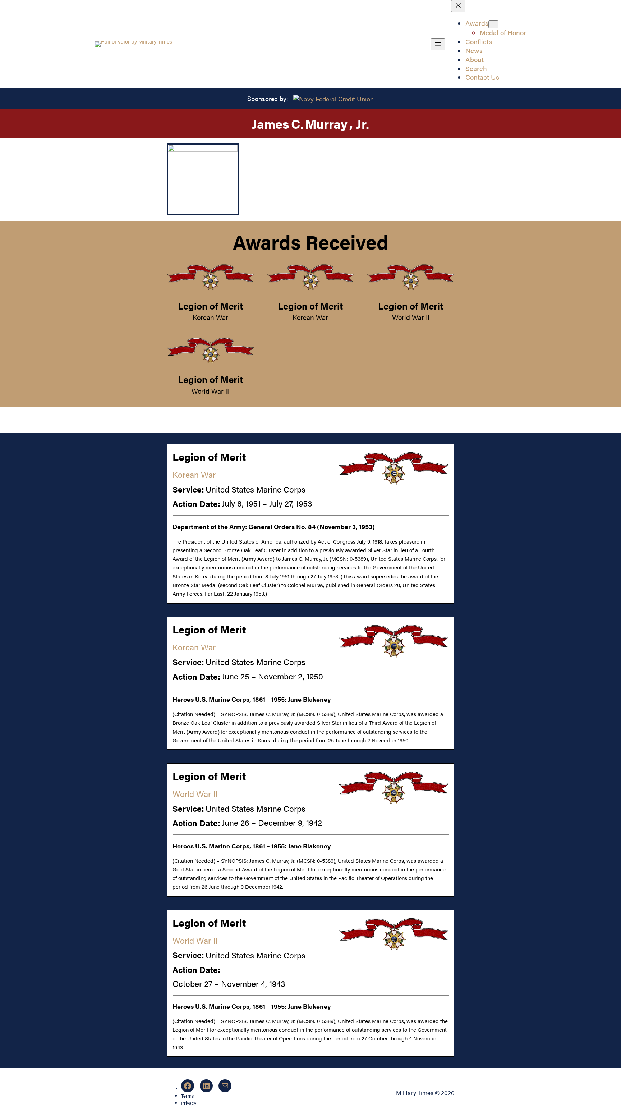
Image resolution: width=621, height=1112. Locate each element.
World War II (410, 317)
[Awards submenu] (493, 24)
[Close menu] (458, 6)
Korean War (210, 317)
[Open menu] (438, 44)
